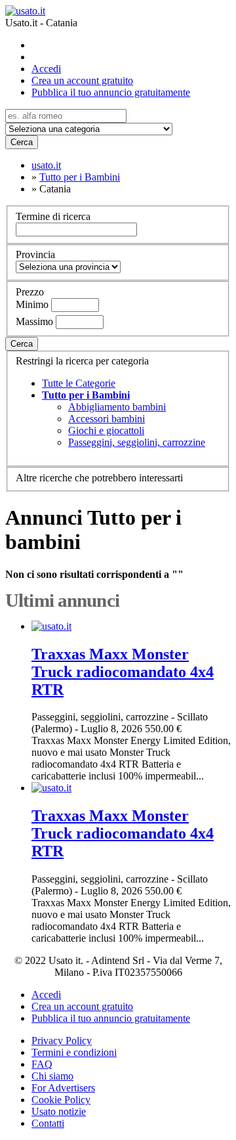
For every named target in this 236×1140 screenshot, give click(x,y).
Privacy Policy (61, 1040)
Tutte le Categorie (78, 383)
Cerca (21, 142)
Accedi (46, 68)
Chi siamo (52, 1076)
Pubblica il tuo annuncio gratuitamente (110, 92)
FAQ (41, 1064)
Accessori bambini (106, 418)
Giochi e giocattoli (106, 430)
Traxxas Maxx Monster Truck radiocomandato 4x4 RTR (122, 672)
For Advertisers (63, 1087)
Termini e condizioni (74, 1052)
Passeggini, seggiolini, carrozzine (136, 442)
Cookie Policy (60, 1099)
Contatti (47, 1123)
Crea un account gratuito (82, 80)
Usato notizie (58, 1111)
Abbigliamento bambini (117, 406)
